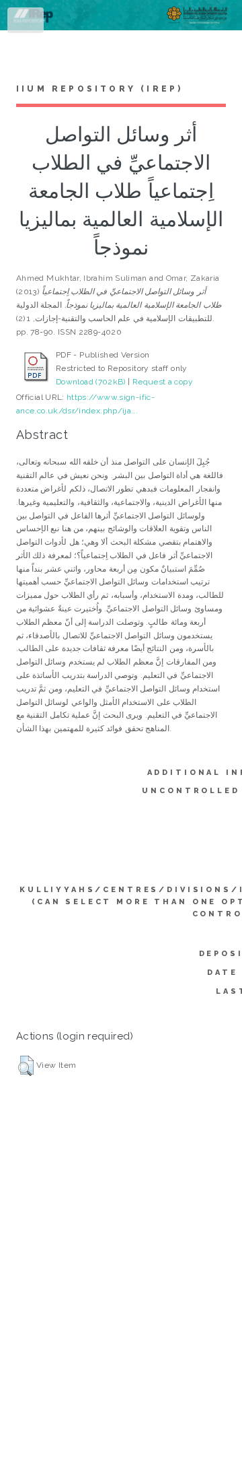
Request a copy (162, 381)
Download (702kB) (91, 381)
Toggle (26, 23)
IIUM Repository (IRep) (99, 89)
